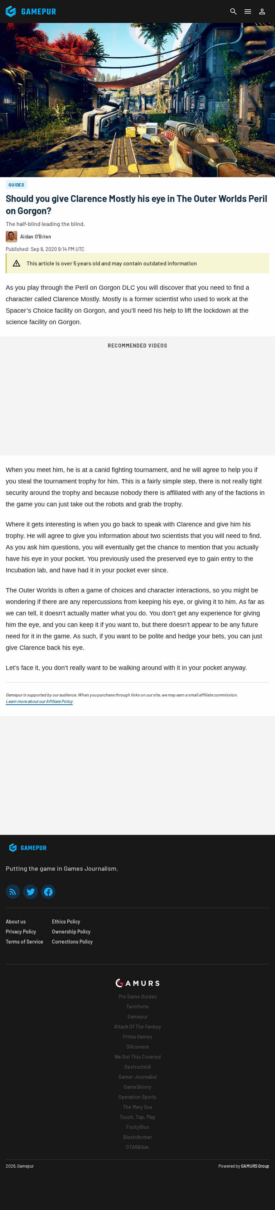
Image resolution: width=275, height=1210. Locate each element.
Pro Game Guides (138, 996)
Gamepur (137, 1016)
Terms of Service (24, 942)
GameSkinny (137, 1087)
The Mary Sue (138, 1107)
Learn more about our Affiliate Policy (39, 701)
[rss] (13, 891)
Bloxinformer (137, 1137)
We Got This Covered (137, 1057)
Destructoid (137, 1067)
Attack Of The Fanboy (137, 1027)
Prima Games (137, 1037)
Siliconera (137, 1047)
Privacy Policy (21, 931)
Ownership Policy (71, 931)
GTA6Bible (137, 1147)
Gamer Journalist (138, 1077)
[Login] (262, 11)
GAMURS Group (255, 1165)
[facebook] (48, 891)
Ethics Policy (66, 921)
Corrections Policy (72, 942)
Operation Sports (137, 1097)
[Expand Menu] (248, 11)
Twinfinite (137, 1006)
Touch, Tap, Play (137, 1117)
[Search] (233, 11)
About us (16, 921)
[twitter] (30, 891)
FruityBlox (137, 1127)
